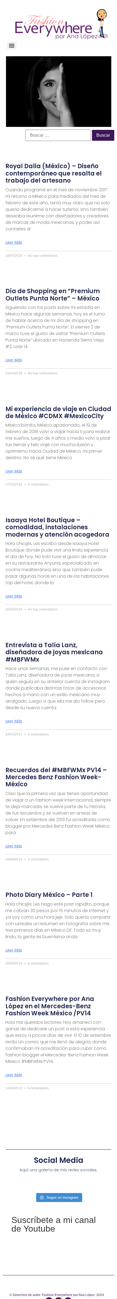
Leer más (13, 242)
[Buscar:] (58, 135)
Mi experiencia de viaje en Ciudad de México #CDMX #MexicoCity (58, 412)
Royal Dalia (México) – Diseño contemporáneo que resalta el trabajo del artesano (53, 173)
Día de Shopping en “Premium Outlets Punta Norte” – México (52, 294)
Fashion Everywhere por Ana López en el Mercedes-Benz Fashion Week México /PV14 (49, 1006)
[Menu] (12, 46)
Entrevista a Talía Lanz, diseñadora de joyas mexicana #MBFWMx (54, 652)
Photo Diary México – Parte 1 (49, 895)
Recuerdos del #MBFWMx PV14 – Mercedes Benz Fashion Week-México (56, 777)
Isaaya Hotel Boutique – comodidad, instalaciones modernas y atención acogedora (57, 527)
